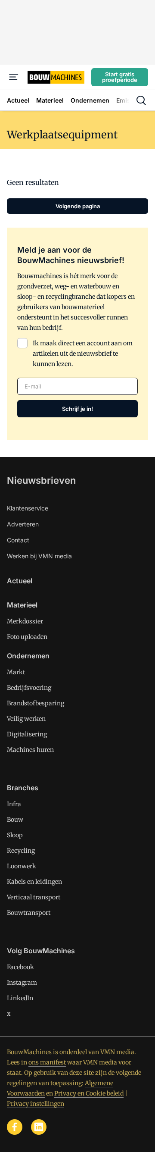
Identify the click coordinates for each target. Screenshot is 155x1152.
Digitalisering (27, 734)
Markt (16, 672)
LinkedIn (20, 998)
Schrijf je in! (77, 408)
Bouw (15, 819)
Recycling (21, 851)
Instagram (22, 982)
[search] (141, 100)
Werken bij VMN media (39, 556)
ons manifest (47, 1062)
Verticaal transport (33, 897)
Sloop (15, 835)
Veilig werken (26, 719)
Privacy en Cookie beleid (89, 1093)
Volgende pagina (78, 206)
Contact (18, 540)
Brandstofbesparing (35, 703)
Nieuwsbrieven (41, 480)
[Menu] (14, 77)
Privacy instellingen (35, 1104)
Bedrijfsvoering (29, 688)
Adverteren (23, 524)
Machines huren (30, 750)
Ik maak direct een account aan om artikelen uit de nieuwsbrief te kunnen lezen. (83, 353)
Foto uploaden (27, 637)
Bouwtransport (28, 913)
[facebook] (14, 1127)
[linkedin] (38, 1127)
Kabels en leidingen (34, 882)
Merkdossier (25, 621)
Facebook (20, 967)
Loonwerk (21, 866)
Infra (14, 804)
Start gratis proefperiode (119, 77)
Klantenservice (27, 508)
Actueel (19, 580)
